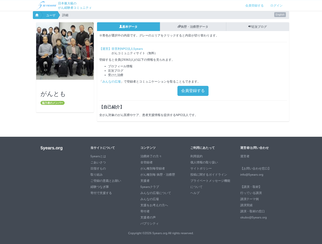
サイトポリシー (201, 168)
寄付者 (145, 211)
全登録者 (146, 162)
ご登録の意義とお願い (105, 180)
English (280, 14)
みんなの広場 (111, 81)
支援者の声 (148, 217)
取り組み (96, 174)
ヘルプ (195, 193)
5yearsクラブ (149, 187)
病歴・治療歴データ (194, 26)
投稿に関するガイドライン (208, 174)
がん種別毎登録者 (152, 168)
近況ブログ (259, 26)
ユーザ (50, 15)
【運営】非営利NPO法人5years (121, 48)
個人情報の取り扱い (204, 162)
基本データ (130, 26)
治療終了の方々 (151, 156)
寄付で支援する (101, 193)
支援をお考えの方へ (154, 205)
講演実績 (246, 205)
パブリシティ (149, 223)
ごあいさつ (98, 162)
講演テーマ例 (249, 199)
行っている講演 (251, 193)
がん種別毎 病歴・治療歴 (157, 174)
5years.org (52, 147)
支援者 (145, 180)
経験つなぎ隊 (99, 187)
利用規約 (196, 156)
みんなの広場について (155, 193)
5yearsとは (98, 156)
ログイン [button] (276, 5)
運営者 (244, 156)
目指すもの (98, 168)
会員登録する (254, 5)
